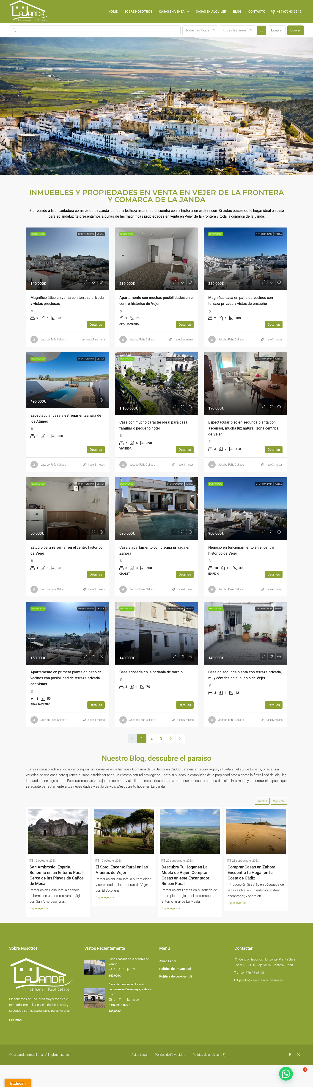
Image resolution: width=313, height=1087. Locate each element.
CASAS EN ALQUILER (211, 11)
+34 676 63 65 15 (251, 973)
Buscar (295, 30)
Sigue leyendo (39, 908)
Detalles (96, 325)
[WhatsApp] (299, 1054)
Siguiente (279, 801)
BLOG (237, 11)
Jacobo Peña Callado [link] (53, 339)
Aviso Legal (167, 961)
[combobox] (200, 30)
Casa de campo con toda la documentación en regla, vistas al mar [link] (130, 989)
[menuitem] (286, 11)
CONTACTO (256, 11)
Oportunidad (86, 234)
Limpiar (277, 30)
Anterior (262, 801)
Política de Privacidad (175, 969)
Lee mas (15, 1020)
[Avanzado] (261, 30)
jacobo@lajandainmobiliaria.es (261, 980)
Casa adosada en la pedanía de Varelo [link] (151, 672)
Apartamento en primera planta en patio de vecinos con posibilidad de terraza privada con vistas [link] (66, 678)
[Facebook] (290, 1054)
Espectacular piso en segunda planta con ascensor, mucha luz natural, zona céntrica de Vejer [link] (243, 428)
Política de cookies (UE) (176, 976)
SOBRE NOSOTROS (138, 11)
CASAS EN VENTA (171, 11)
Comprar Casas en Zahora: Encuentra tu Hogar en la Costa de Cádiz (252, 872)
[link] (67, 259)
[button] (286, 1074)
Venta (100, 234)
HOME (113, 11)
